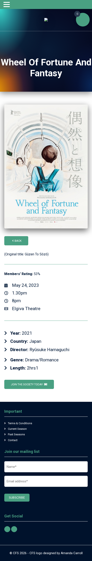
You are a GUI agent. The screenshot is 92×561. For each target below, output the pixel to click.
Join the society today (27, 384)
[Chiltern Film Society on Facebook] (7, 529)
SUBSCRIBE (17, 497)
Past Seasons (16, 434)
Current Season (17, 428)
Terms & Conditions (20, 423)
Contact (13, 440)
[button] (7, 4)
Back (18, 240)
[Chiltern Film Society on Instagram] (14, 529)
